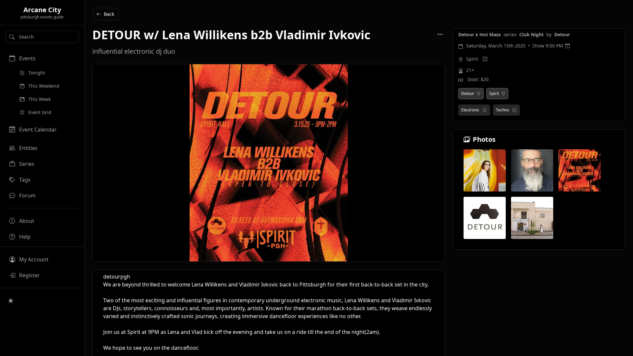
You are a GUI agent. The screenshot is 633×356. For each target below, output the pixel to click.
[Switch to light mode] (10, 300)
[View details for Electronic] (485, 110)
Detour (562, 34)
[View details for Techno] (514, 110)
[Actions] (440, 34)
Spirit (472, 59)
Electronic (470, 110)
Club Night (532, 34)
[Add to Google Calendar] (567, 46)
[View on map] (485, 59)
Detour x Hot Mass (480, 34)
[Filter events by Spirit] (503, 94)
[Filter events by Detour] (478, 94)
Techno (502, 110)
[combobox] (42, 37)
